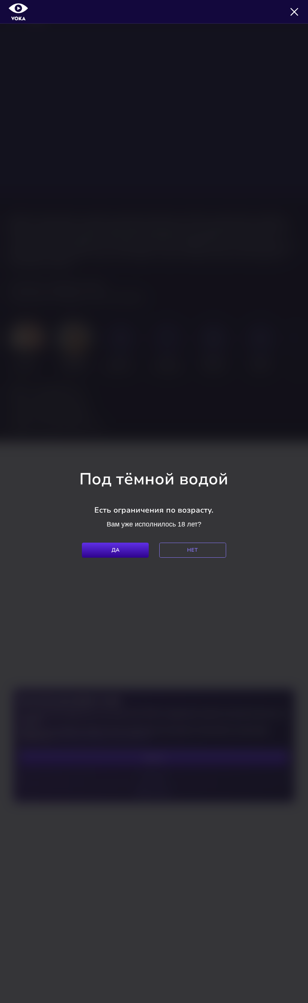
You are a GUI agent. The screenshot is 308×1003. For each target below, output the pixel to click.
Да (116, 550)
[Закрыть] (294, 12)
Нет (192, 550)
